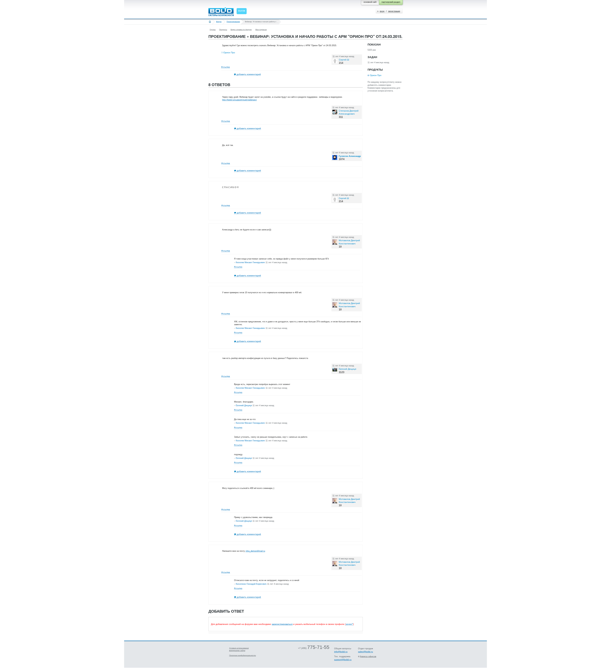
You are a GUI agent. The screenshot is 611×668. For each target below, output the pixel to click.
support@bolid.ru (342, 659)
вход (382, 11)
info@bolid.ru (341, 651)
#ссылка (225, 67)
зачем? (349, 624)
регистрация (394, 11)
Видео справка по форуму (241, 30)
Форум (218, 22)
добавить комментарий (249, 74)
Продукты (223, 30)
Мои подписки (261, 30)
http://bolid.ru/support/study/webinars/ (239, 100)
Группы (213, 30)
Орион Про (229, 52)
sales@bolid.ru (365, 651)
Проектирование (233, 22)
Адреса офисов (368, 656)
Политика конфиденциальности (242, 655)
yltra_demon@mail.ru (255, 551)
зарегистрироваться (282, 624)
